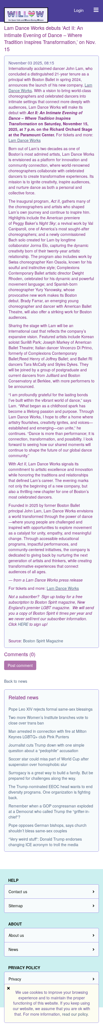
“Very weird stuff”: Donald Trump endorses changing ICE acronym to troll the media (45, 841)
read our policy (75, 1014)
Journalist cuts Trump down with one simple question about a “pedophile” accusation (46, 747)
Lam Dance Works (25, 140)
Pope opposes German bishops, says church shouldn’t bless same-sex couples (48, 827)
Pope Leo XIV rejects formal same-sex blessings (51, 709)
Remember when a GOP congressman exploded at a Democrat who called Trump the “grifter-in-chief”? (51, 811)
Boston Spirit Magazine (43, 640)
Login (78, 10)
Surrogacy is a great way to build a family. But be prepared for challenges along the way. (51, 775)
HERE (23, 624)
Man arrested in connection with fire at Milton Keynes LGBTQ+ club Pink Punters (48, 733)
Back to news (15, 681)
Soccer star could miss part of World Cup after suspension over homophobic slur (49, 761)
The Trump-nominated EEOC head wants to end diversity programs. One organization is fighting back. (51, 792)
